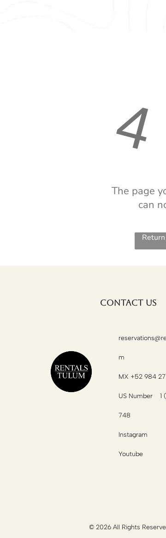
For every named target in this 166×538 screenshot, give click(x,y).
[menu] (152, 12)
